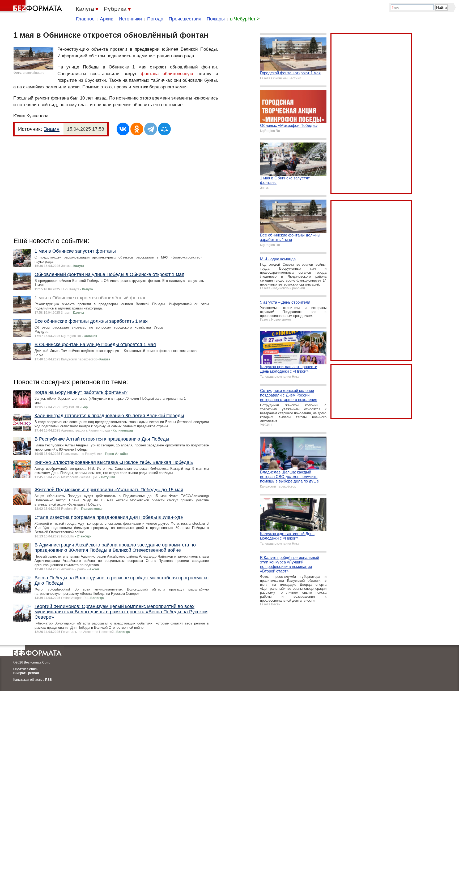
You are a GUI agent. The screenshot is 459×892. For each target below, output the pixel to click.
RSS (48, 680)
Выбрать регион (26, 673)
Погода (155, 18)
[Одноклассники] (136, 129)
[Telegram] (150, 129)
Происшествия (185, 18)
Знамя (52, 129)
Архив (106, 18)
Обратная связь (25, 669)
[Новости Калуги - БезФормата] (32, 6)
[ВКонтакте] (123, 129)
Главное (85, 18)
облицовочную (178, 73)
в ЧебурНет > (245, 18)
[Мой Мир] (164, 129)
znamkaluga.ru (33, 73)
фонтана (150, 73)
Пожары (216, 18)
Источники (130, 18)
